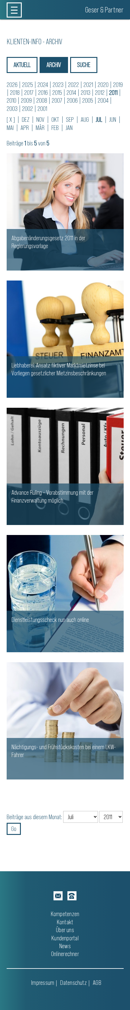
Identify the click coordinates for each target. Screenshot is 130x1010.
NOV (40, 119)
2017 (29, 92)
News (65, 946)
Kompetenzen (65, 914)
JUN (112, 119)
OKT (55, 119)
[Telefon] (71, 895)
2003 (12, 108)
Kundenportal (65, 938)
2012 (100, 92)
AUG (85, 119)
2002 (27, 108)
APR (25, 127)
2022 (73, 84)
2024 (42, 84)
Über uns (65, 930)
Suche (83, 64)
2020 (103, 84)
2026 (12, 84)
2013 (85, 92)
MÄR (40, 127)
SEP (70, 119)
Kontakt (65, 922)
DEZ (25, 119)
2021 (88, 84)
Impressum (42, 982)
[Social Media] (58, 895)
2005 (87, 100)
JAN (69, 127)
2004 (103, 100)
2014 (71, 92)
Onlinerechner (65, 954)
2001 (42, 108)
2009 (26, 100)
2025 (27, 84)
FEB (55, 127)
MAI (10, 127)
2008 (41, 100)
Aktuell (22, 64)
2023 (58, 84)
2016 (43, 92)
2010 (11, 100)
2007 (57, 100)
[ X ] (11, 119)
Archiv (54, 64)
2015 (57, 92)
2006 (72, 100)
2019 (118, 84)
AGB (97, 982)
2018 (15, 92)
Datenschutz (73, 982)
